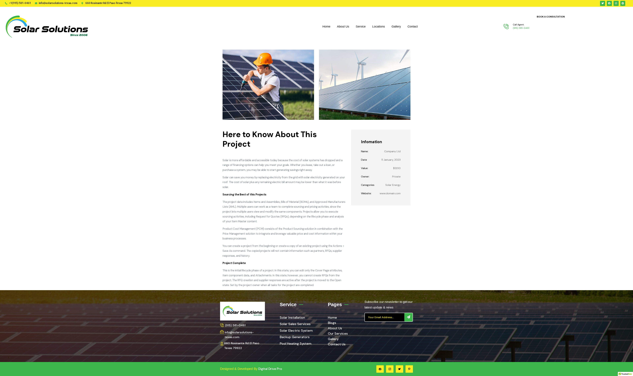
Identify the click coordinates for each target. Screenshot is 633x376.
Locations (378, 26)
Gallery (396, 26)
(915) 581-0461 (521, 28)
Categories (367, 185)
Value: (364, 168)
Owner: (365, 176)
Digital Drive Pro (270, 369)
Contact (412, 26)
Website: (366, 193)
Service (361, 26)
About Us (343, 26)
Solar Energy (393, 185)
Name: (364, 151)
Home (326, 26)
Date (364, 159)
